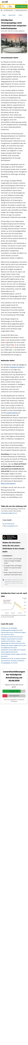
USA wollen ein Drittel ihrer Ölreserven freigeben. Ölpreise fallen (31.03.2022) (12, 638)
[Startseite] (1, 10)
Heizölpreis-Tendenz (16, 367)
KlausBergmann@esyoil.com (9, 513)
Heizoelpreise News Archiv (21, 10)
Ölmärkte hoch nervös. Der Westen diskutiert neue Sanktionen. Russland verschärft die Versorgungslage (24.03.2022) (13, 661)
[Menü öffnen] (26, 2)
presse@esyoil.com (12, 526)
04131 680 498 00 (9, 524)
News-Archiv (12, 15)
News (3, 15)
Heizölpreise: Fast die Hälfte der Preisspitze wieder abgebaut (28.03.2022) (13, 651)
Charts (20, 15)
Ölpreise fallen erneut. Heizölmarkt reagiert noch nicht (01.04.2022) (13, 633)
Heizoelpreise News (8, 10)
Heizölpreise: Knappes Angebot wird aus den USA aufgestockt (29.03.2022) (13, 646)
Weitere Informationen (8, 483)
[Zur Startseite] (4, 2)
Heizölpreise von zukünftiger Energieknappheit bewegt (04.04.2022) (12, 629)
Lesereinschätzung (12, 413)
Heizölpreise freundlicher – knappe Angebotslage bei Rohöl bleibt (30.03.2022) (13, 642)
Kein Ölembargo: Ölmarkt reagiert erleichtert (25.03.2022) (13, 655)
